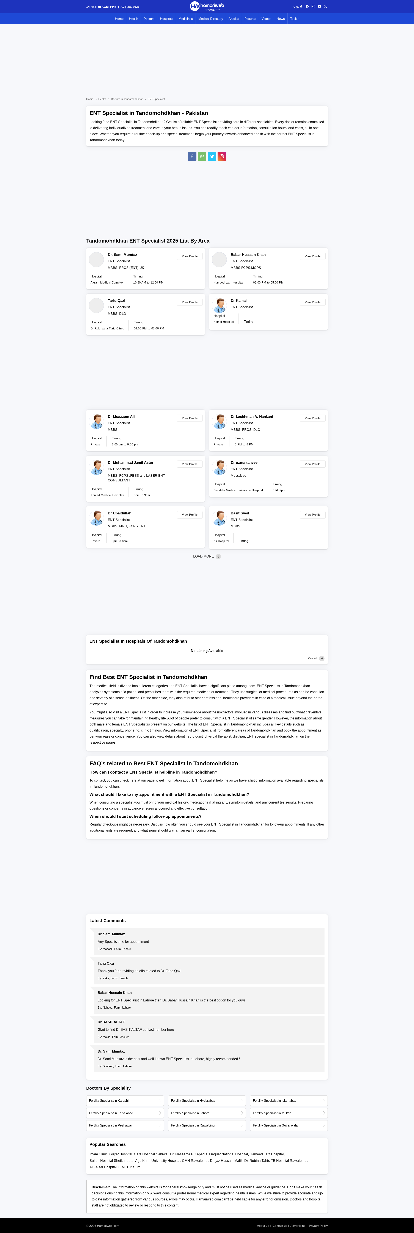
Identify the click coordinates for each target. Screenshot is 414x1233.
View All (313, 658)
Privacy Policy (318, 1225)
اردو (299, 6)
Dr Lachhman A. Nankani (252, 417)
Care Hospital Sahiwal (151, 1154)
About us (263, 1225)
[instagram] (222, 156)
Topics (294, 18)
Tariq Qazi (116, 301)
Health (133, 18)
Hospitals (166, 18)
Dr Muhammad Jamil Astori (131, 463)
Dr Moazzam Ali (121, 417)
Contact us (280, 1225)
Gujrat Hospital (120, 1154)
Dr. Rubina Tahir (256, 1160)
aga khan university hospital (157, 1160)
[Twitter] (212, 156)
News (281, 18)
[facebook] (307, 6)
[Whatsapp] (202, 156)
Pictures (250, 18)
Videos (266, 18)
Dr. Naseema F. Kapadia (188, 1154)
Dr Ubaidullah (119, 513)
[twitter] (325, 6)
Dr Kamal (239, 301)
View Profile (190, 256)
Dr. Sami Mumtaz (122, 255)
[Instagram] (313, 6)
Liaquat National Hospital (228, 1154)
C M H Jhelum (129, 1167)
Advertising (298, 1225)
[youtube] (319, 6)
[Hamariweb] (207, 6)
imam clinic (98, 1154)
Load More (204, 556)
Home (119, 18)
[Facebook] (192, 156)
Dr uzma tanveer (245, 463)
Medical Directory (210, 18)
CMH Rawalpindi (195, 1160)
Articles (234, 18)
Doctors (149, 18)
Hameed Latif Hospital (267, 1154)
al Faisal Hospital (103, 1167)
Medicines (186, 18)
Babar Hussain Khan (248, 255)
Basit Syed (240, 513)
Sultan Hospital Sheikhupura (111, 1160)
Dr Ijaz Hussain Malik (226, 1160)
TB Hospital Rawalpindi (289, 1160)
